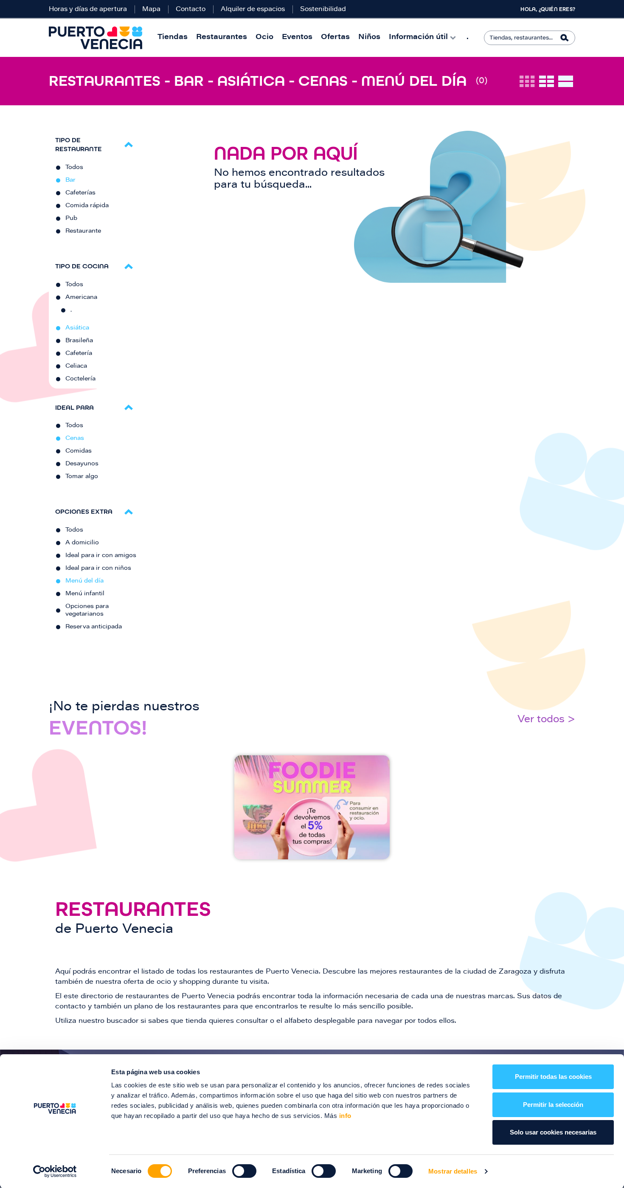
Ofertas (335, 37)
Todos (74, 168)
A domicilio (82, 543)
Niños (369, 37)
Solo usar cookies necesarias (553, 1132)
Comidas (78, 451)
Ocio (264, 37)
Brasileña (79, 341)
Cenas (74, 439)
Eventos (297, 37)
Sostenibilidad (323, 9)
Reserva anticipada (93, 627)
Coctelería (80, 379)
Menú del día (84, 581)
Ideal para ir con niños (98, 568)
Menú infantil (84, 594)
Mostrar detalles (452, 1171)
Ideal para (74, 407)
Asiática (77, 328)
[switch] (244, 1171)
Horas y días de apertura (88, 9)
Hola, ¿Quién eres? (547, 9)
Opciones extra (83, 511)
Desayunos (81, 464)
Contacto (190, 9)
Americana (81, 298)
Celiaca (76, 366)
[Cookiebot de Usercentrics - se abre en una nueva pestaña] (55, 1171)
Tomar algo (81, 477)
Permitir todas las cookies (553, 1076)
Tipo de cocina (82, 266)
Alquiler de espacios (253, 9)
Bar (70, 180)
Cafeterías (80, 193)
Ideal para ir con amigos (100, 556)
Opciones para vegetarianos (87, 610)
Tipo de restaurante (78, 144)
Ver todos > (546, 720)
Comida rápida (87, 206)
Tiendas (172, 37)
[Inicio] (95, 37)
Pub (71, 219)
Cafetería (78, 354)
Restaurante (83, 231)
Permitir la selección (553, 1104)
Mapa (151, 9)
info (344, 1115)
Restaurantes (221, 37)
